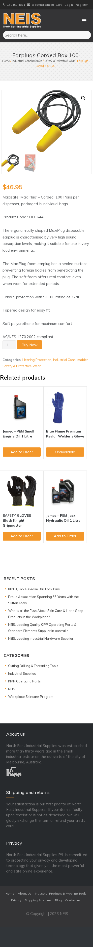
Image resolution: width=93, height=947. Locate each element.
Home (6, 61)
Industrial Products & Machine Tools (61, 893)
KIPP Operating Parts (24, 681)
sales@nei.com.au (42, 4)
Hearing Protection (36, 360)
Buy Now (29, 345)
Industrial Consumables (27, 61)
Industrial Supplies (22, 673)
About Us (24, 893)
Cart (59, 4)
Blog (58, 900)
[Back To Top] (80, 934)
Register (82, 4)
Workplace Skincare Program (30, 697)
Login (69, 4)
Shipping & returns (38, 900)
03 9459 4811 (15, 4)
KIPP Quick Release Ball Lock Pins (34, 589)
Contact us (73, 900)
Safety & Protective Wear (59, 61)
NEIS (11, 689)
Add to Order (21, 452)
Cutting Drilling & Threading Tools (33, 666)
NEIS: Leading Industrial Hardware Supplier (40, 638)
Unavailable (65, 452)
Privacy (16, 900)
